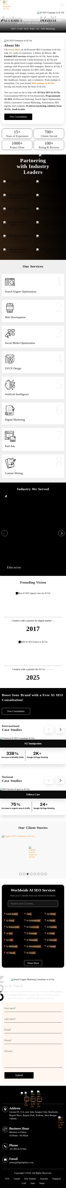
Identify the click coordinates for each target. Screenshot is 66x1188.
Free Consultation (42, 5)
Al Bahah (51, 920)
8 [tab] (46, 874)
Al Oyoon (30, 953)
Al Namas (51, 946)
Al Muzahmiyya (33, 946)
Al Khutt (50, 933)
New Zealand (30, 1179)
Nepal (41, 1183)
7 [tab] (43, 874)
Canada (17, 1179)
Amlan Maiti (14, 49)
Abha (28, 914)
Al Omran (10, 953)
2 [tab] (25, 874)
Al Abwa (10, 920)
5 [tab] (35, 874)
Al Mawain (51, 940)
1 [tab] (21, 874)
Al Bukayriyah (12, 927)
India (33, 1183)
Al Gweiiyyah (32, 927)
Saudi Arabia (11, 914)
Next (61, 533)
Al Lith (9, 940)
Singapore (56, 1179)
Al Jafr (9, 933)
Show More (33, 963)
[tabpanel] (33, 852)
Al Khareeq (31, 933)
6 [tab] (39, 874)
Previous (5, 533)
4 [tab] (32, 874)
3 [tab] (28, 874)
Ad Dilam (51, 914)
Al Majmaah (31, 940)
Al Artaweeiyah (33, 920)
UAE (24, 1183)
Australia (44, 1179)
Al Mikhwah (11, 946)
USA (7, 1179)
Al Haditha (51, 927)
